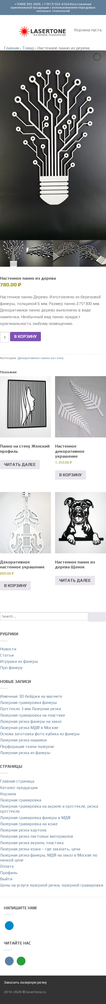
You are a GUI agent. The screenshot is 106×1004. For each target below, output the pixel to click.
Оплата (7, 866)
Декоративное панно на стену (40, 358)
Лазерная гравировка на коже (29, 823)
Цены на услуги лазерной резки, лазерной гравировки (51, 885)
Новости (8, 648)
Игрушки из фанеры (19, 661)
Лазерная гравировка (20, 800)
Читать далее (20, 464)
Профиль (8, 872)
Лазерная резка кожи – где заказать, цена (40, 848)
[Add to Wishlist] (97, 57)
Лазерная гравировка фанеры (28, 702)
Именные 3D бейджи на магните (31, 696)
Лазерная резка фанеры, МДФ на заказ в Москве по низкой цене (48, 857)
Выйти (6, 878)
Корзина (8, 793)
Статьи (7, 655)
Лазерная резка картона (23, 830)
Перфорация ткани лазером (27, 746)
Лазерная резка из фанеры (25, 752)
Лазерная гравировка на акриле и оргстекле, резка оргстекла (49, 809)
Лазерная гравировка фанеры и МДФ (35, 817)
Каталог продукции (19, 787)
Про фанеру (11, 667)
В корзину (25, 336)
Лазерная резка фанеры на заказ (30, 721)
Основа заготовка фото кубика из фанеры (40, 733)
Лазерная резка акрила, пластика (32, 842)
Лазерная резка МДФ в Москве (29, 727)
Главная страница (17, 781)
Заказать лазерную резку (25, 982)
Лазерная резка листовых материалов (36, 836)
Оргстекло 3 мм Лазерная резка (30, 708)
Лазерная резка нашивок (23, 740)
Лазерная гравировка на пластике (32, 715)
